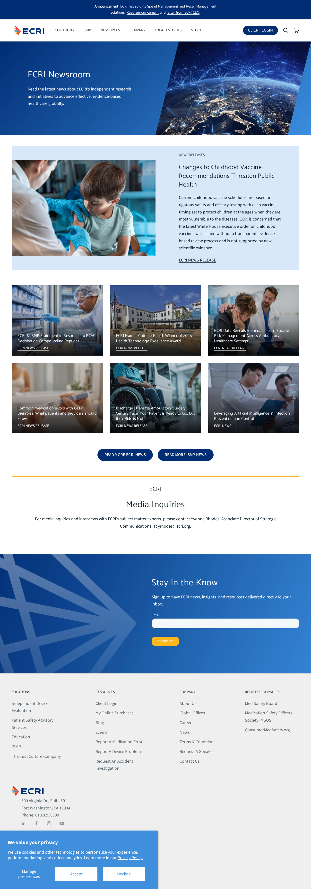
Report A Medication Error (118, 742)
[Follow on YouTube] (61, 823)
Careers (186, 723)
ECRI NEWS (222, 425)
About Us (188, 704)
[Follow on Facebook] (36, 823)
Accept (76, 874)
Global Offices (192, 713)
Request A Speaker (197, 752)
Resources (110, 30)
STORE (196, 30)
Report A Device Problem (118, 752)
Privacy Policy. (130, 858)
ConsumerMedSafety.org (267, 730)
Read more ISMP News (186, 455)
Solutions (64, 30)
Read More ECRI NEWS (125, 455)
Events (101, 732)
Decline (124, 874)
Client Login (263, 31)
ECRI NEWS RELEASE (197, 260)
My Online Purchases (114, 713)
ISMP (87, 30)
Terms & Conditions (198, 742)
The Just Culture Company (36, 756)
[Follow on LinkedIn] (23, 823)
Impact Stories (168, 30)
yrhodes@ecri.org (174, 526)
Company (138, 30)
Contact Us (190, 761)
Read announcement (143, 12)
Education (21, 737)
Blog (99, 723)
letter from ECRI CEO (183, 12)
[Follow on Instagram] (49, 823)
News (185, 732)
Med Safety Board (261, 704)
